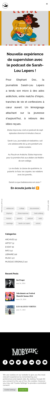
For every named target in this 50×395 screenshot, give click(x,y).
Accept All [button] (23, 390)
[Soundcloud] (31, 362)
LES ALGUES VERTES (26, 307)
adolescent (10, 208)
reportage (9, 223)
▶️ (37, 188)
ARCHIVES (9, 239)
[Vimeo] (38, 362)
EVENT (8, 247)
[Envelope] (44, 362)
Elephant (9, 213)
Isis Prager (20, 280)
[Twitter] (18, 362)
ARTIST (8, 243)
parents (19, 218)
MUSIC (29, 23)
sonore (38, 223)
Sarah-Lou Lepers (24, 223)
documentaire (34, 208)
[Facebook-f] (5, 362)
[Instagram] (25, 362)
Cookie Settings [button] (9, 390)
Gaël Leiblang (38, 213)
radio (40, 218)
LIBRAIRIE (22, 23)
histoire (8, 218)
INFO (7, 251)
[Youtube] (11, 362)
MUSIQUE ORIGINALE (14, 262)
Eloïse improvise (23, 213)
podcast (30, 218)
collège (21, 208)
